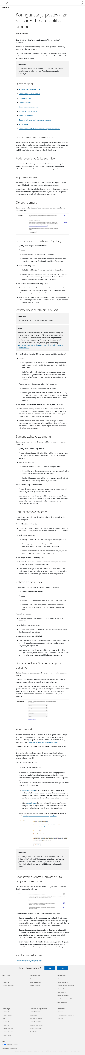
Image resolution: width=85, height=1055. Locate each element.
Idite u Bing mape (28, 790)
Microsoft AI (5, 1011)
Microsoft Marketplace (35, 1021)
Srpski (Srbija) (9, 1041)
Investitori (60, 1018)
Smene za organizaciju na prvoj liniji (29, 960)
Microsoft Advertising (7, 1028)
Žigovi (54, 1051)
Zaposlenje (60, 1011)
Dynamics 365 (6, 1021)
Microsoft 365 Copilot (7, 1031)
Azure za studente (62, 1002)
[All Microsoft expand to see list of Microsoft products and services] (2, 2)
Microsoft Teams (6, 1035)
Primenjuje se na (22, 33)
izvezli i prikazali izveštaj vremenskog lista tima (39, 816)
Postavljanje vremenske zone (29, 89)
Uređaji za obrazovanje (63, 982)
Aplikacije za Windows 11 (8, 985)
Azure (3, 1018)
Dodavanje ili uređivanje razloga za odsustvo (35, 120)
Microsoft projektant (35, 1011)
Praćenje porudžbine (35, 985)
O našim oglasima (63, 1051)
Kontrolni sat (23, 124)
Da (50, 968)
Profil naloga (33, 979)
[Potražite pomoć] (7, 2)
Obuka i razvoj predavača (64, 995)
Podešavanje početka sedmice (29, 94)
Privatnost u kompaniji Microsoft (66, 1015)
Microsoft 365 (5, 982)
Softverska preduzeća (35, 1028)
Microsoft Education (63, 979)
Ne (63, 968)
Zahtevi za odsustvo (26, 115)
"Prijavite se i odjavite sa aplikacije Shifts (43, 742)
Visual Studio (33, 1031)
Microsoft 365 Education (64, 989)
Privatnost (36, 1051)
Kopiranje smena (25, 98)
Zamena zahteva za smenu (28, 107)
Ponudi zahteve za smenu (28, 111)
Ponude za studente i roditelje (65, 999)
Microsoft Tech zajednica (36, 1018)
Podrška (4, 7)
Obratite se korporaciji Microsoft (23, 1051)
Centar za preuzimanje (35, 982)
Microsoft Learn (34, 1015)
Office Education (62, 992)
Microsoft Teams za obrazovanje (66, 985)
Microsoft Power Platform (36, 1025)
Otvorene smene (25, 102)
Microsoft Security (7, 1015)
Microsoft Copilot (6, 979)
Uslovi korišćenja (46, 1051)
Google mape (32, 803)
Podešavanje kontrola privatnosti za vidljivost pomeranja (39, 129)
